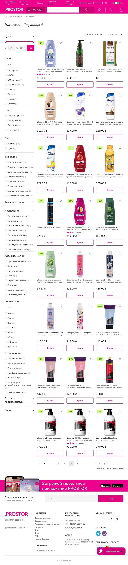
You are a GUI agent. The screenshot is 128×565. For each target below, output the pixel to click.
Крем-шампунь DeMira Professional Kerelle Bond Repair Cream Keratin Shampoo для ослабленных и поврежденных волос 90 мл (78, 386)
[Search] (86, 10)
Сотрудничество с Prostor (45, 550)
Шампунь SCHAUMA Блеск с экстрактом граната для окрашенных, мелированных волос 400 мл (79, 175)
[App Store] (105, 486)
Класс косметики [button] (15, 255)
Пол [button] (7, 110)
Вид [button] (7, 138)
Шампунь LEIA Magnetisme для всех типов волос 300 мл (49, 439)
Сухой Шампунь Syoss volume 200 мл (50, 228)
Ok (31, 48)
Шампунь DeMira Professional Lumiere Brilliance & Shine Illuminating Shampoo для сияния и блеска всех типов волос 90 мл (50, 386)
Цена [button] (8, 36)
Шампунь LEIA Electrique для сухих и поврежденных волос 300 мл (79, 439)
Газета (40, 3)
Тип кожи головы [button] (15, 202)
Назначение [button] (12, 210)
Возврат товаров (42, 521)
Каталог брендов (42, 539)
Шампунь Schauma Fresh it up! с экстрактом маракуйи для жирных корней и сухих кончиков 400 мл (79, 228)
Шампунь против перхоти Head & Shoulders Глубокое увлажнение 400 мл (109, 123)
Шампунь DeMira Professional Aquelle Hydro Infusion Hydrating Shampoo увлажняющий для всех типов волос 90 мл (109, 334)
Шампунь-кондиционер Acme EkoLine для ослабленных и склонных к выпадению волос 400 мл (108, 228)
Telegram (102, 3)
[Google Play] (117, 486)
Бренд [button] (8, 57)
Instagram (98, 3)
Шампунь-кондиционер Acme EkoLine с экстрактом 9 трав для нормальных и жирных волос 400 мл (50, 281)
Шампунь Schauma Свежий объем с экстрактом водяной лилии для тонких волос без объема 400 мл (50, 70)
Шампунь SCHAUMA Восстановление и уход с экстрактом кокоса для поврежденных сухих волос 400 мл (50, 123)
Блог (37, 530)
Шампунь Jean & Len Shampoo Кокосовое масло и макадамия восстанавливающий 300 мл (79, 334)
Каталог (38, 9)
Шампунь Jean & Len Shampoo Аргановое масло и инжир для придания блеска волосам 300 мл (79, 281)
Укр (121, 3)
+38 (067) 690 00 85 (77, 524)
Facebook (93, 3)
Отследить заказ (52, 3)
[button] (60, 43)
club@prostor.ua (75, 528)
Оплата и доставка (42, 518)
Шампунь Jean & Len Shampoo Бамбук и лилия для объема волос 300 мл (108, 281)
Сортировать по (94, 34)
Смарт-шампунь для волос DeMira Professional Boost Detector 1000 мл (109, 386)
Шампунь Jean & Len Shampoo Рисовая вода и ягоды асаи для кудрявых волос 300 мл (50, 334)
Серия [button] (8, 410)
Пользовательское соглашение (47, 524)
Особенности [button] (13, 353)
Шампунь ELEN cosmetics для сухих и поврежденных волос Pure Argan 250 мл (79, 70)
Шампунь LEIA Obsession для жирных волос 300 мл (107, 439)
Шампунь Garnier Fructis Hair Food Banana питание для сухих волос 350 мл (109, 175)
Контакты (39, 527)
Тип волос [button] (11, 156)
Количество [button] (12, 301)
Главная (8, 17)
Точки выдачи (25, 3)
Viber (106, 3)
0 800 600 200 (12, 3)
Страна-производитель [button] (14, 400)
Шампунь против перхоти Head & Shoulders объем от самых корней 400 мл (79, 123)
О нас (37, 533)
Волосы (18, 17)
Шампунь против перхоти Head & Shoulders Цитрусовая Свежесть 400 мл (50, 175)
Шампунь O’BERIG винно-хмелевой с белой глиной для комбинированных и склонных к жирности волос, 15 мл (109, 70)
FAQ (36, 536)
